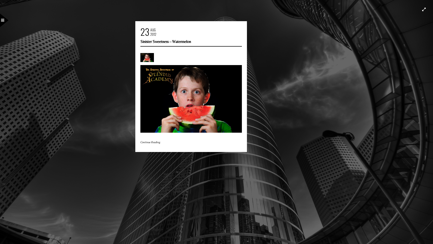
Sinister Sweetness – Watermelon (165, 41)
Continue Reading (150, 142)
